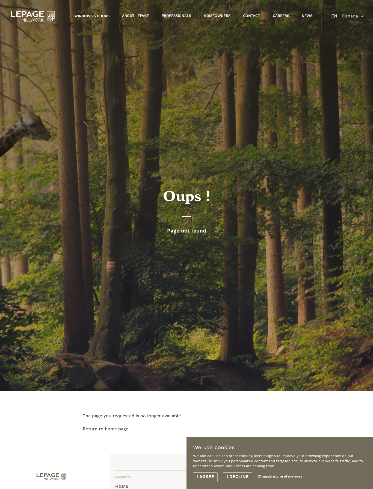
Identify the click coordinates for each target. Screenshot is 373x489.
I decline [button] (237, 477)
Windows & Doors (91, 16)
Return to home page (105, 429)
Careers (281, 16)
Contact (251, 16)
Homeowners (217, 16)
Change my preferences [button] (279, 476)
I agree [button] (205, 477)
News (307, 16)
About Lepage (135, 16)
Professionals (176, 16)
